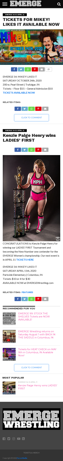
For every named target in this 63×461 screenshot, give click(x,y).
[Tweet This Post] (21, 68)
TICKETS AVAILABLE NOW (19, 92)
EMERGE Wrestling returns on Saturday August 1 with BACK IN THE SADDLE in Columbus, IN (36, 334)
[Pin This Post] (35, 68)
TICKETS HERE (25, 259)
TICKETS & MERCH (31, 453)
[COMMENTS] (48, 68)
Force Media (22, 458)
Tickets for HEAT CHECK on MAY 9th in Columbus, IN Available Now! (37, 352)
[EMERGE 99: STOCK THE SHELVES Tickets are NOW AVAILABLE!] (9, 318)
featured (27, 292)
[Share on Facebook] (14, 68)
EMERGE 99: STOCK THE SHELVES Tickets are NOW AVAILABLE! (34, 316)
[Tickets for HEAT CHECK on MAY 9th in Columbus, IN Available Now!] (9, 354)
